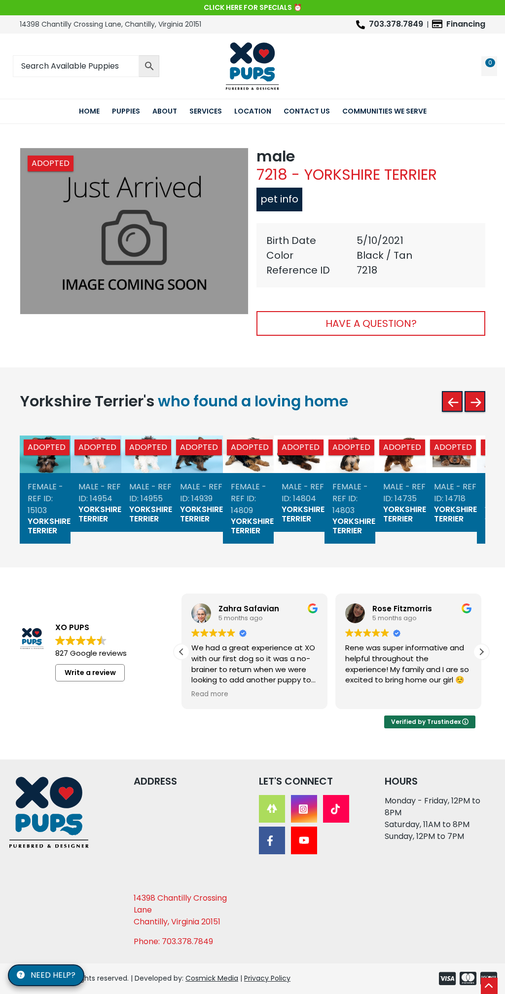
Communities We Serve (384, 111)
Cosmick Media (211, 978)
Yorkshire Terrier (49, 526)
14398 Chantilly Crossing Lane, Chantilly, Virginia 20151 (110, 24)
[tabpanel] (370, 255)
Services (205, 111)
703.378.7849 (396, 24)
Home (89, 111)
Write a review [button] (90, 672)
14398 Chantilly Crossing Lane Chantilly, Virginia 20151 (180, 909)
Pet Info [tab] (279, 199)
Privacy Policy (267, 978)
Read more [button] (209, 694)
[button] (481, 651)
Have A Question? (371, 323)
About (164, 111)
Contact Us (307, 111)
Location (252, 111)
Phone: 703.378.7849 (173, 941)
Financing (465, 24)
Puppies (126, 111)
